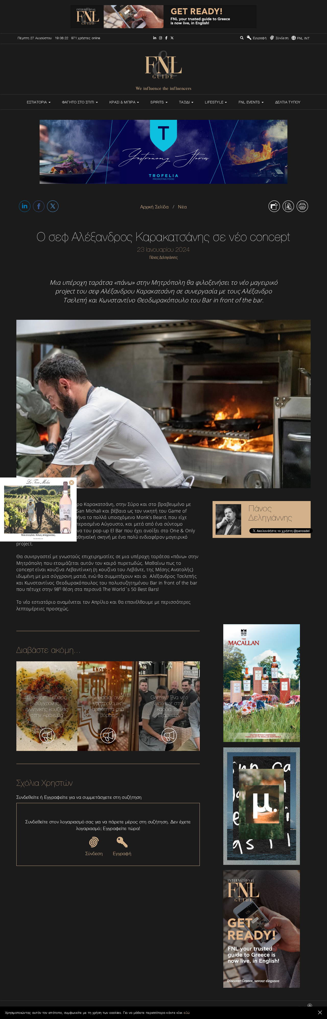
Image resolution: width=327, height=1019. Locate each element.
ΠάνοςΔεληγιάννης (270, 513)
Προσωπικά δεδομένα (279, 1008)
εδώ (187, 1013)
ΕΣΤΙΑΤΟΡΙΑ (37, 102)
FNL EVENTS (250, 102)
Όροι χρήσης (252, 1008)
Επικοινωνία (185, 1008)
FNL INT (302, 38)
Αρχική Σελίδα (154, 206)
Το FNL (202, 1008)
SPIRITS (157, 102)
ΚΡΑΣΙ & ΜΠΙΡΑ (122, 102)
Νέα (182, 206)
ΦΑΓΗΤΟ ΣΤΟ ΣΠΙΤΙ (78, 102)
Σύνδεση (281, 38)
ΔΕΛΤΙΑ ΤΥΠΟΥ (288, 102)
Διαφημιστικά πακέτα (226, 1008)
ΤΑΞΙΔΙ (185, 102)
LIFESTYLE (214, 102)
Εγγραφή (259, 38)
